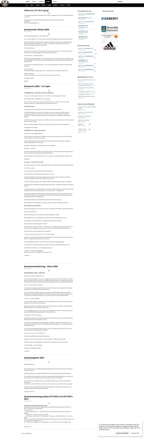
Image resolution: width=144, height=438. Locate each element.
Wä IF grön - (86, 69)
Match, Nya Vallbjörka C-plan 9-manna (86, 79)
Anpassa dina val (103, 433)
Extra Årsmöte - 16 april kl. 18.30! (85, 112)
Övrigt (54, 1)
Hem (28, 1)
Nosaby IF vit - (86, 21)
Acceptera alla (135, 433)
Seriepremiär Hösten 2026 (36, 29)
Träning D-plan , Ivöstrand (84, 91)
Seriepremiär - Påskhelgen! (84, 116)
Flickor (41, 1)
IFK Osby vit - (86, 65)
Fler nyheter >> (28, 426)
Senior (33, 1)
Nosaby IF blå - (86, 13)
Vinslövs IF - (86, 48)
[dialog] (119, 428)
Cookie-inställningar (26, 433)
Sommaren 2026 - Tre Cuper (37, 86)
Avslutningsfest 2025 (34, 357)
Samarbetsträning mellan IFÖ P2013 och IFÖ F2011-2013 (48, 397)
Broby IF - (85, 52)
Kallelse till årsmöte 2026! (84, 120)
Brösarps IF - (86, 56)
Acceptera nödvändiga (122, 433)
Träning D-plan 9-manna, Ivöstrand (86, 87)
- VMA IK (85, 17)
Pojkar (48, 1)
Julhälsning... (81, 124)
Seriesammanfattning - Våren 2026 (41, 266)
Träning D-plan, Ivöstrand (84, 94)
